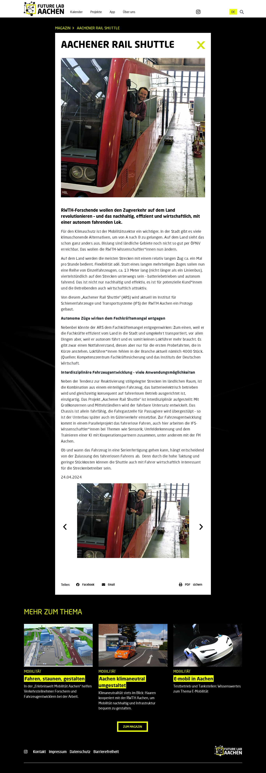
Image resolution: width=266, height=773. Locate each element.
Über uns (129, 12)
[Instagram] (198, 12)
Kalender (76, 12)
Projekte (96, 12)
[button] (65, 527)
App (112, 12)
